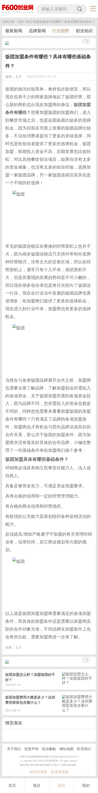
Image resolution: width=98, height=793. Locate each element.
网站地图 (66, 749)
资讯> (29, 21)
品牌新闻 (37, 30)
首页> (21, 21)
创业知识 (84, 30)
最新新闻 (13, 30)
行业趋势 (60, 30)
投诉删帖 (49, 749)
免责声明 (31, 749)
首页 (12, 786)
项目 (36, 786)
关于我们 (14, 749)
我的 (86, 786)
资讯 (61, 786)
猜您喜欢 (13, 723)
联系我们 (84, 749)
